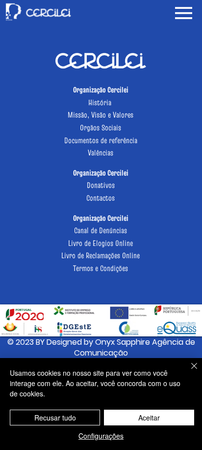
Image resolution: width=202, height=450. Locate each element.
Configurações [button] (101, 436)
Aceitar (149, 417)
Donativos (101, 185)
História (100, 102)
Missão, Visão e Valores (100, 114)
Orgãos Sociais (100, 127)
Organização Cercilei (100, 172)
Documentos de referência (100, 140)
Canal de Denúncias (100, 230)
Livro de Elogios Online (100, 243)
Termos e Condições (100, 268)
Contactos (100, 197)
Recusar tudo (55, 417)
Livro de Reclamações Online (100, 255)
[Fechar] (188, 372)
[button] (101, 347)
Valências (100, 152)
